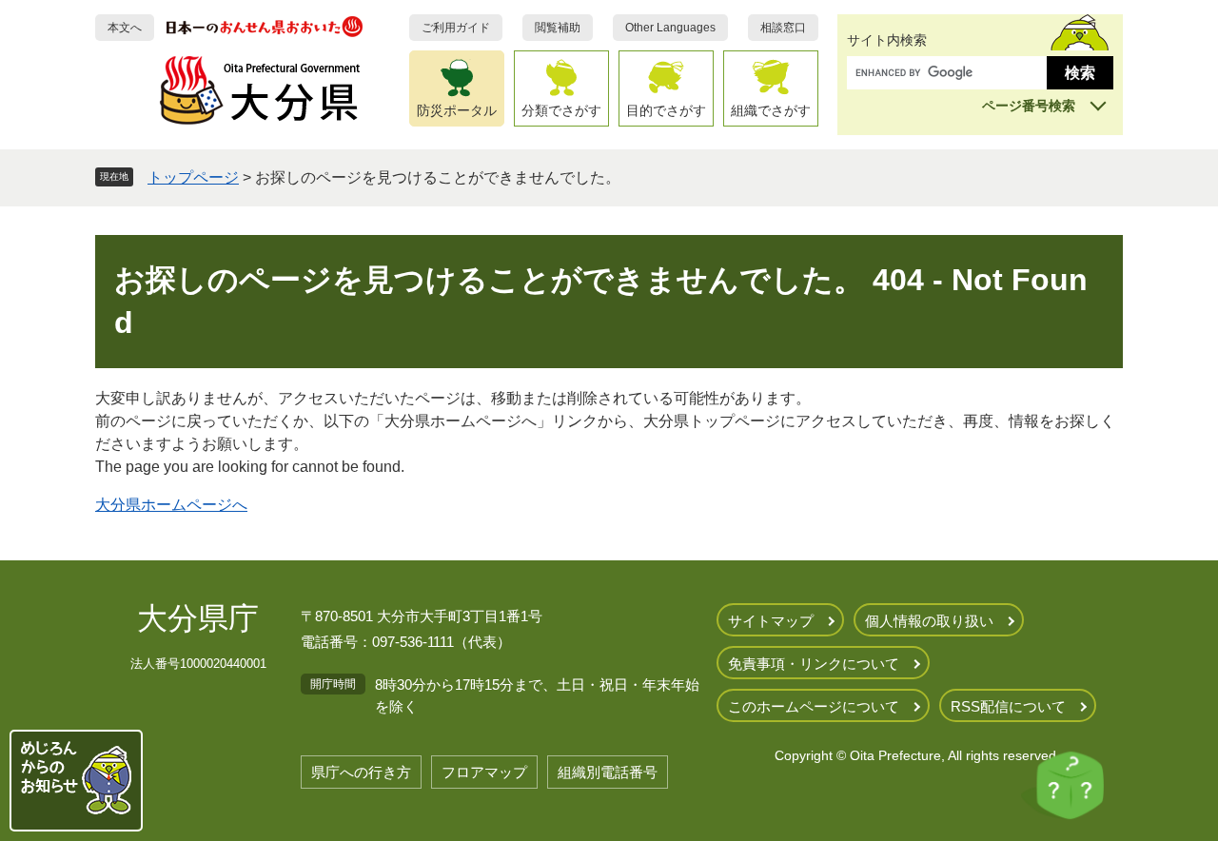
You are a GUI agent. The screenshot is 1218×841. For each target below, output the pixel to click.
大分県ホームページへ (171, 505)
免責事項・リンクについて (813, 663)
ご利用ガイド (456, 27)
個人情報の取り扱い (929, 621)
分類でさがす (561, 110)
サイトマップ (771, 621)
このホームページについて (813, 706)
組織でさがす (771, 110)
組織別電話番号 (608, 772)
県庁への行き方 (361, 772)
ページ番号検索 (1028, 105)
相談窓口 (783, 27)
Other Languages (670, 27)
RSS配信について (1008, 706)
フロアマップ (484, 772)
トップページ (193, 177)
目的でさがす (666, 110)
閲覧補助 (557, 27)
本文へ (125, 27)
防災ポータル (457, 110)
